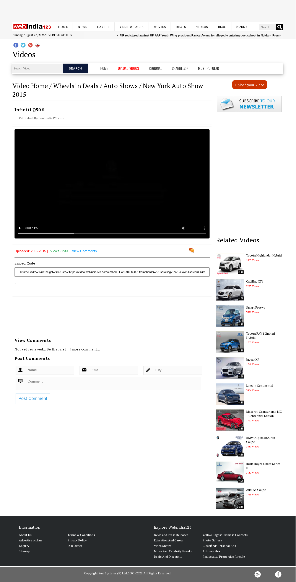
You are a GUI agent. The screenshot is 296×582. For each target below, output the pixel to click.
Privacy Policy (77, 540)
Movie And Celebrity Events (173, 551)
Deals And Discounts (168, 556)
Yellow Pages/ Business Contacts (225, 535)
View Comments (84, 251)
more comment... (86, 349)
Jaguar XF (252, 359)
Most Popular (208, 68)
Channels (178, 68)
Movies (159, 27)
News (82, 27)
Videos (202, 27)
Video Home (30, 85)
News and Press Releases (171, 535)
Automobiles (211, 551)
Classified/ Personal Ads (219, 546)
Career (103, 27)
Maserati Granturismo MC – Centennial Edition (264, 413)
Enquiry (24, 546)
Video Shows (162, 546)
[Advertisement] (148, 10)
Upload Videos (128, 68)
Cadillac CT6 (254, 281)
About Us (25, 535)
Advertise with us (58, 35)
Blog (222, 27)
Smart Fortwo (255, 307)
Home (63, 27)
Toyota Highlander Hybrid (264, 255)
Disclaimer (75, 546)
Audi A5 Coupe (256, 490)
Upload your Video (249, 84)
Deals (181, 27)
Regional (155, 68)
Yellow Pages (131, 27)
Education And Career (169, 540)
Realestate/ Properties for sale (224, 556)
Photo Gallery (212, 540)
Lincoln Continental (259, 385)
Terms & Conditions (81, 535)
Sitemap (24, 551)
